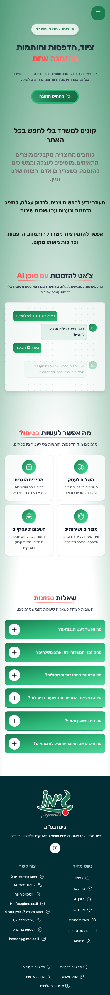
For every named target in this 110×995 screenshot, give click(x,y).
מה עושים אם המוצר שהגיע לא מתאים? (67, 743)
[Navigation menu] (98, 13)
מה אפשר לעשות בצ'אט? (79, 629)
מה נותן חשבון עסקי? (83, 720)
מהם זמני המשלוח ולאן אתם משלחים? (68, 652)
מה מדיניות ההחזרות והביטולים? (73, 675)
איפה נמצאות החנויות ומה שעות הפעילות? (64, 697)
